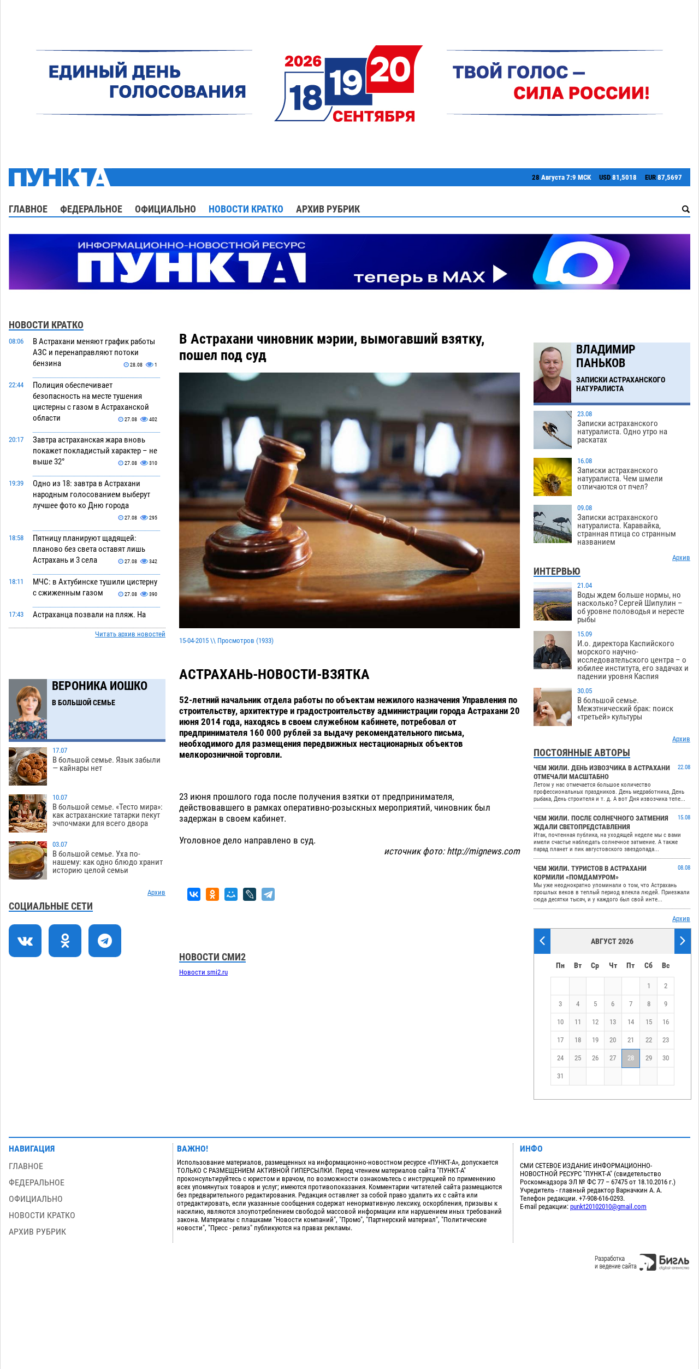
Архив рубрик (328, 209)
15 (648, 1022)
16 (665, 1022)
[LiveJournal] (249, 894)
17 (560, 1040)
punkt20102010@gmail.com (608, 1206)
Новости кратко (246, 209)
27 (612, 1058)
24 (560, 1058)
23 (665, 1040)
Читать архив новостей (130, 634)
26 (595, 1058)
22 (648, 1040)
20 (612, 1040)
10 (560, 1022)
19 (595, 1040)
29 (648, 1058)
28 (630, 1058)
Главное (28, 209)
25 (577, 1058)
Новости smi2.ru (203, 972)
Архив (156, 892)
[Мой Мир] (231, 894)
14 (630, 1022)
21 (630, 1040)
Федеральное (91, 209)
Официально (165, 209)
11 (577, 1022)
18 (577, 1040)
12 (595, 1022)
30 (665, 1058)
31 (560, 1076)
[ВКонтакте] (193, 894)
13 (612, 1022)
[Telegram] (268, 894)
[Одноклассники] (212, 894)
